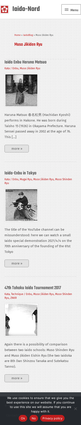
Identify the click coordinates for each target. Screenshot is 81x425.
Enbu (15, 68)
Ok (23, 418)
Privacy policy (52, 418)
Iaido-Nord (26, 9)
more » (16, 149)
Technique (17, 294)
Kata (7, 68)
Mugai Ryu (26, 179)
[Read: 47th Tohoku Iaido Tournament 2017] (21, 320)
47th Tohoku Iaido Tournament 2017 (32, 287)
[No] (75, 408)
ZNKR (13, 297)
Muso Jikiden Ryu (30, 68)
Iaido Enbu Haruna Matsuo (25, 62)
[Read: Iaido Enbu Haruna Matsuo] (21, 90)
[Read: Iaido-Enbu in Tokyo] (21, 205)
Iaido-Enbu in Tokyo (20, 173)
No (34, 418)
